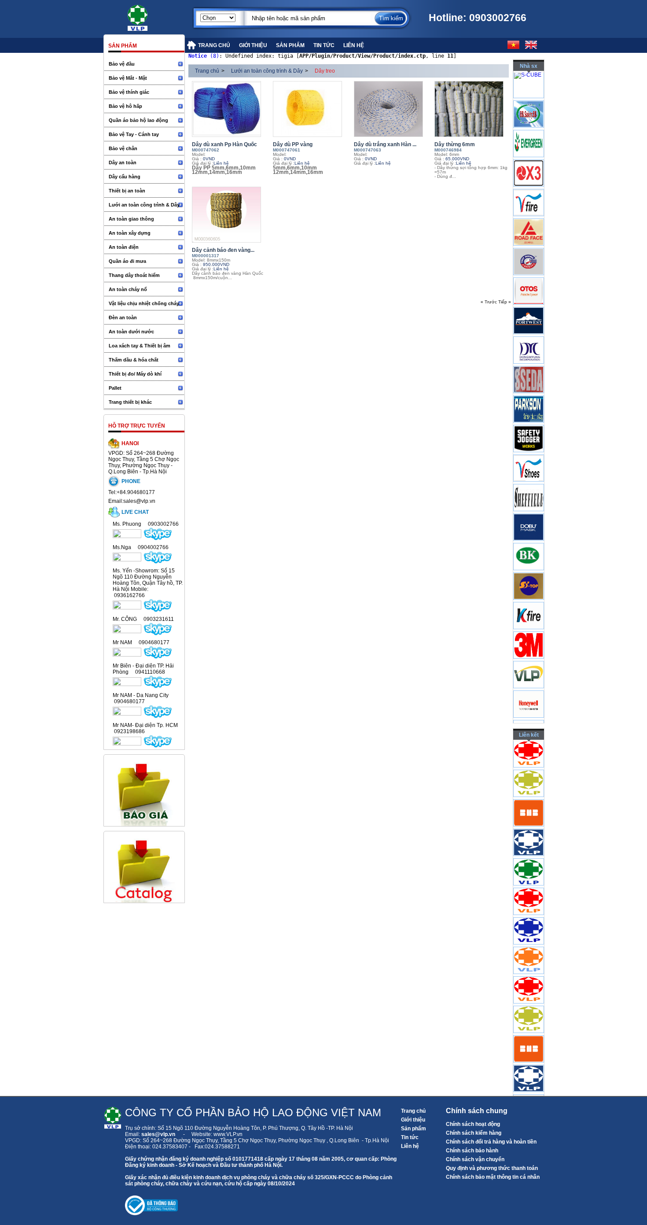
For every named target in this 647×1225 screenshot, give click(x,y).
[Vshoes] (529, 483)
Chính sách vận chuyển (475, 1159)
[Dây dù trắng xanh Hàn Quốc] (392, 109)
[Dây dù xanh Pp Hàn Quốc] (230, 109)
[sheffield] (529, 513)
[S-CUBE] (528, 79)
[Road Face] (529, 247)
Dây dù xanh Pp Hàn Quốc (224, 144)
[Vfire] (529, 218)
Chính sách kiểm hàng (473, 1133)
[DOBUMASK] (529, 542)
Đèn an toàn (123, 317)
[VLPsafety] (529, 690)
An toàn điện (124, 247)
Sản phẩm (413, 1128)
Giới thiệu (413, 1120)
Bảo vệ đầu (122, 63)
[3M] (529, 660)
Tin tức (410, 1137)
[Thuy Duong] (529, 277)
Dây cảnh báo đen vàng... (223, 250)
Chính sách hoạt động (473, 1124)
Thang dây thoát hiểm (134, 275)
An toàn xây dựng (130, 233)
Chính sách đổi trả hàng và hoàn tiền (491, 1142)
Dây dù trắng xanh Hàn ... (385, 144)
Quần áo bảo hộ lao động (138, 120)
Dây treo (325, 71)
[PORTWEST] (529, 336)
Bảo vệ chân (123, 148)
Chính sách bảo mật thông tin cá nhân (493, 1177)
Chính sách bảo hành (472, 1151)
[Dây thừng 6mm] (472, 109)
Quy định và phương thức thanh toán (492, 1168)
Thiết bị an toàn (127, 190)
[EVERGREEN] (529, 159)
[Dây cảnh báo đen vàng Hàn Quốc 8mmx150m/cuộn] (230, 215)
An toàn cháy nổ (128, 289)
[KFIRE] (529, 631)
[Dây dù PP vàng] (311, 109)
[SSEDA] (529, 395)
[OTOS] (529, 306)
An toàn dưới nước (131, 331)
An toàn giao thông (131, 218)
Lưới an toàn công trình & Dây (144, 204)
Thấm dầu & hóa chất (133, 359)
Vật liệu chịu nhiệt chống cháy (144, 303)
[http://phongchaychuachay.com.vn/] (529, 916)
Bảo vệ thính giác (129, 92)
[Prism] (529, 365)
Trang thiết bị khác (130, 402)
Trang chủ (207, 71)
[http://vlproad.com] (529, 975)
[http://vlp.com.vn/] (529, 857)
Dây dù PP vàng (292, 144)
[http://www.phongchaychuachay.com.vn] (529, 769)
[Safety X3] (529, 188)
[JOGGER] (529, 454)
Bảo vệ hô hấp (125, 106)
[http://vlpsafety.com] (529, 887)
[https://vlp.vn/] (147, 15)
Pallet (115, 388)
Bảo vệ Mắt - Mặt (128, 78)
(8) (203, 56)
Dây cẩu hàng (124, 176)
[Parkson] (529, 424)
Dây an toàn (122, 162)
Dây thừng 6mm (454, 144)
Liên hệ (410, 1146)
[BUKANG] (529, 572)
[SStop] (529, 601)
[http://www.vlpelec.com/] (529, 798)
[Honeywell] (529, 719)
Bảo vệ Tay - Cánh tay (134, 134)
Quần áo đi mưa (127, 261)
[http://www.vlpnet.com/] (529, 946)
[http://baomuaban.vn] (529, 828)
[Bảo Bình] (529, 129)
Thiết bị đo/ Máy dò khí (135, 373)
